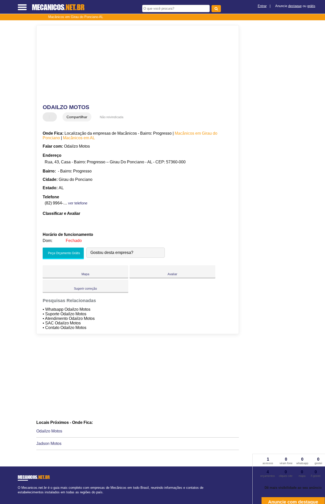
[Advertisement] (134, 64)
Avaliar (172, 274)
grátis (311, 6)
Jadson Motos (48, 443)
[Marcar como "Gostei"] (47, 117)
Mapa (85, 274)
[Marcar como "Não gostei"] (53, 117)
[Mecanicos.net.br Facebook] (19, 496)
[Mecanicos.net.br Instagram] (23, 496)
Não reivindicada (111, 117)
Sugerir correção (85, 288)
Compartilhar (77, 117)
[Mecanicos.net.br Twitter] (21, 496)
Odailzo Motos (49, 431)
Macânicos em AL (79, 138)
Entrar (262, 6)
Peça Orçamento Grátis (63, 253)
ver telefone (77, 203)
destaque (295, 6)
